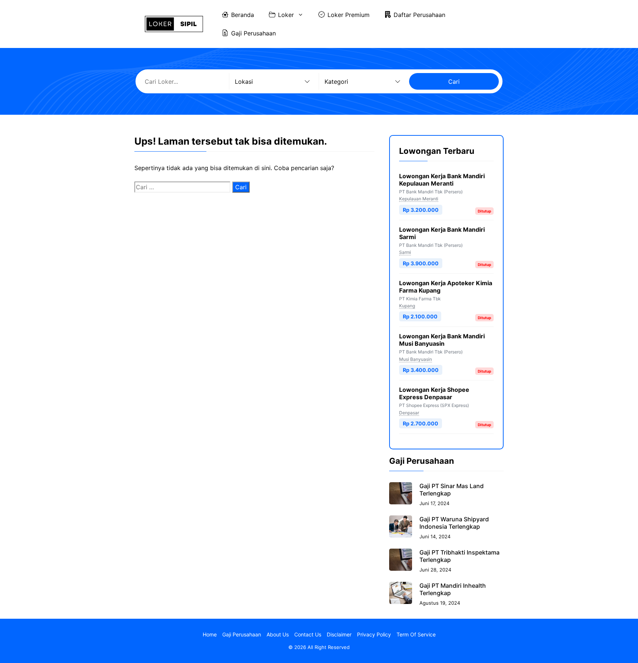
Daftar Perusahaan (419, 14)
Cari (454, 81)
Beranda (242, 14)
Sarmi (405, 252)
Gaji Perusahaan (253, 33)
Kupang (407, 305)
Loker (286, 14)
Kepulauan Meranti (418, 198)
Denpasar (409, 412)
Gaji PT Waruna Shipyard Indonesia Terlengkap (454, 522)
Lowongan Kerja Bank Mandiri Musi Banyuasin (442, 339)
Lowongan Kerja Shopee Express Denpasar (434, 393)
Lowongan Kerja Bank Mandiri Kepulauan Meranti (442, 179)
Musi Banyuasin (415, 359)
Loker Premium (348, 14)
